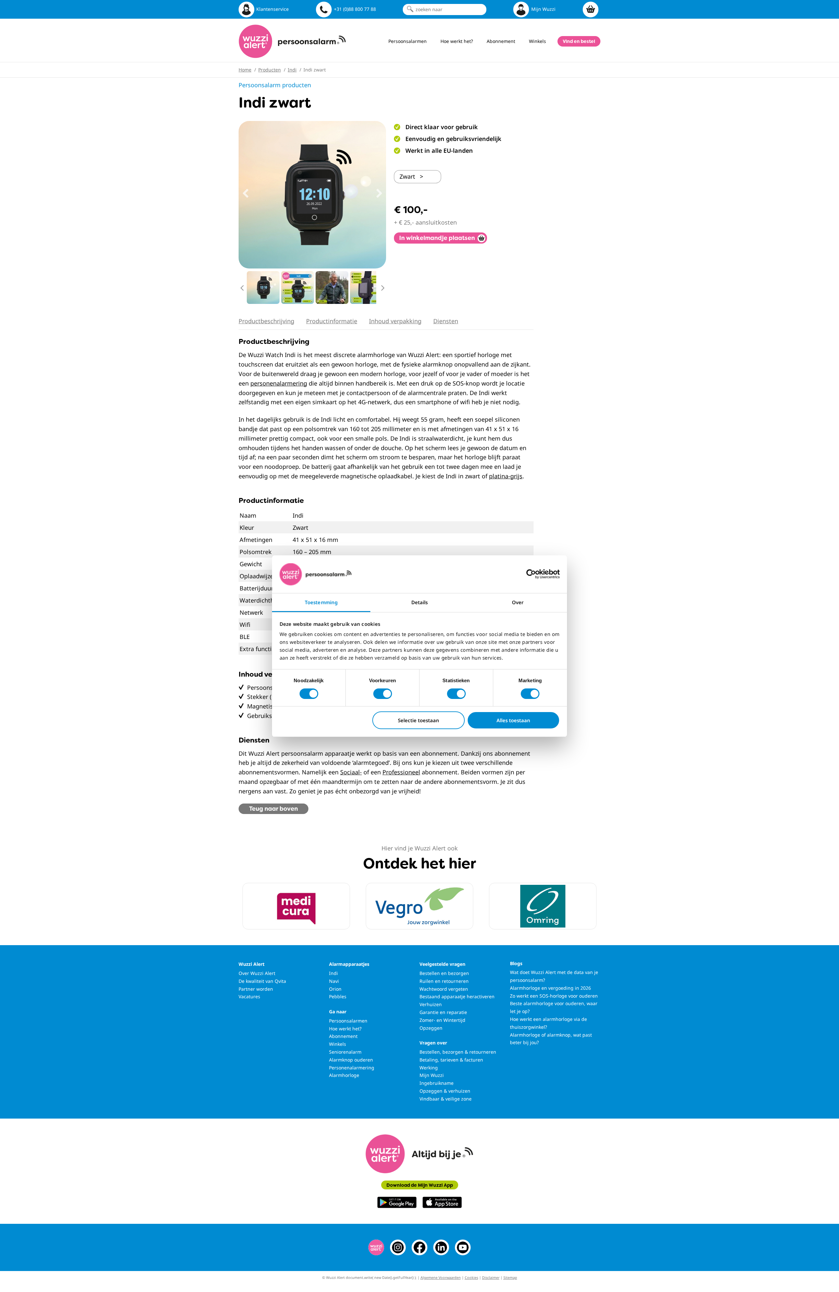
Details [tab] (419, 602)
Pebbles (337, 996)
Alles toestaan (513, 720)
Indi (292, 70)
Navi (334, 981)
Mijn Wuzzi (432, 1075)
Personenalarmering (351, 1067)
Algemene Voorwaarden (440, 1277)
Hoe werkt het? (345, 1028)
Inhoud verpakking (395, 321)
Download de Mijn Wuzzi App (419, 1185)
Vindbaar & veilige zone (446, 1099)
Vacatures (249, 996)
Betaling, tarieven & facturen (451, 1060)
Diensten (445, 321)
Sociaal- (351, 772)
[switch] (382, 693)
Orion (335, 989)
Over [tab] (518, 602)
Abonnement (343, 1036)
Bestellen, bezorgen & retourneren (458, 1052)
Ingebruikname (437, 1083)
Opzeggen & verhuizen (445, 1091)
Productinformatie (331, 321)
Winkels (337, 1044)
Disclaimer (490, 1277)
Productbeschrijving (266, 321)
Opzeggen (431, 1028)
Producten (269, 70)
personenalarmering (278, 383)
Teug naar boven (273, 809)
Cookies (471, 1277)
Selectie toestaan (418, 720)
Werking (429, 1067)
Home (245, 70)
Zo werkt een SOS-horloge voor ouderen (554, 996)
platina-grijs (505, 476)
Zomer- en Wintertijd (442, 1020)
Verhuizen (431, 1004)
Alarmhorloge (344, 1075)
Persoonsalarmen (348, 1021)
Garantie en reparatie (443, 1012)
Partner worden (256, 989)
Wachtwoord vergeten (444, 989)
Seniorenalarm (345, 1052)
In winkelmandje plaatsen (437, 238)
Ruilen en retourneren (444, 981)
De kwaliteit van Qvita (262, 981)
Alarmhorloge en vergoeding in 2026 (550, 988)
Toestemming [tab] (321, 602)
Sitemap (510, 1277)
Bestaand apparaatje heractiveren (457, 996)
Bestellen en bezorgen (444, 973)
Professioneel (401, 772)
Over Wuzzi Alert (257, 973)
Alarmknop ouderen (351, 1060)
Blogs (516, 963)
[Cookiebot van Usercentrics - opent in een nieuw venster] (531, 574)
